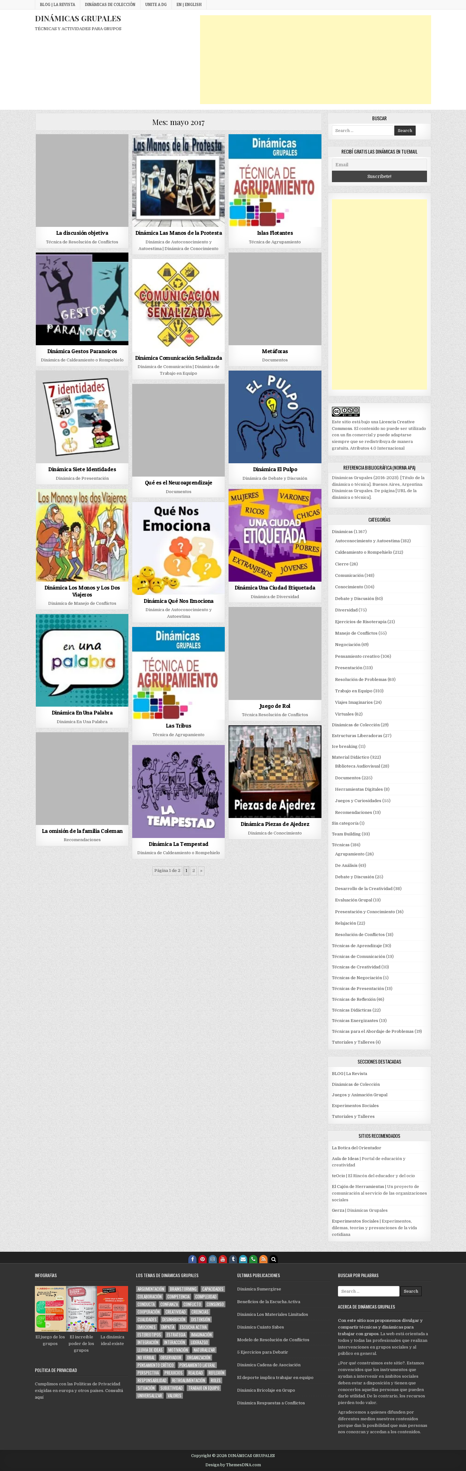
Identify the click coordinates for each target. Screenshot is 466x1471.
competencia (178, 1297)
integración (148, 1342)
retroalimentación (188, 1380)
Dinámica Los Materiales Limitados (272, 1314)
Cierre (342, 564)
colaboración (150, 1297)
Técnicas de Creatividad (356, 967)
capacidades (212, 1289)
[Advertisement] (315, 59)
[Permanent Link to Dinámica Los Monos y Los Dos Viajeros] (82, 535)
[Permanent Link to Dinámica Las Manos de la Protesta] (178, 180)
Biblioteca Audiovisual (357, 766)
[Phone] (253, 1259)
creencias (200, 1312)
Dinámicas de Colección (110, 4)
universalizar (150, 1396)
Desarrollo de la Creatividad (363, 888)
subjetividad (171, 1388)
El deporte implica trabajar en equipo (275, 1377)
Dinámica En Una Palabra (82, 712)
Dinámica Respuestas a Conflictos (271, 1403)
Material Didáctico (350, 757)
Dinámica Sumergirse (259, 1289)
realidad (195, 1373)
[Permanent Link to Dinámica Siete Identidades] (82, 417)
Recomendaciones (353, 812)
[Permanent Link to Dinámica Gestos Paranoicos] (82, 299)
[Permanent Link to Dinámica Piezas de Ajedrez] (275, 771)
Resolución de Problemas (361, 679)
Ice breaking (345, 746)
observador (170, 1358)
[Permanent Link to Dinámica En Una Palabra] (82, 660)
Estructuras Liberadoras (357, 735)
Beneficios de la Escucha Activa (268, 1301)
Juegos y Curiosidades (358, 800)
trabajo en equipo (203, 1388)
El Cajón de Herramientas (358, 1186)
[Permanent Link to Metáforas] (275, 299)
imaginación (201, 1335)
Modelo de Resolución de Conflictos (273, 1339)
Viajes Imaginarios (354, 702)
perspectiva (148, 1373)
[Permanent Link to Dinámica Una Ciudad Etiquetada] (275, 535)
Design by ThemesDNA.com (233, 1465)
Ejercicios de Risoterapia (360, 621)
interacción (174, 1342)
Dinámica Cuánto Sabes (260, 1327)
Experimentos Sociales (355, 1105)
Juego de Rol (275, 706)
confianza (169, 1304)
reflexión (216, 1373)
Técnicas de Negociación (357, 977)
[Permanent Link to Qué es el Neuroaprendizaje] (178, 430)
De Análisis (346, 865)
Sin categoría (345, 823)
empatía (167, 1327)
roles (216, 1380)
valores (174, 1396)
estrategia (176, 1335)
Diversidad (346, 610)
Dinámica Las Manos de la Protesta (178, 232)
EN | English (189, 4)
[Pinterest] (202, 1259)
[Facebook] (192, 1259)
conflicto (192, 1304)
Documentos (348, 777)
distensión (200, 1319)
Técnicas (341, 844)
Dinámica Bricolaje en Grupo (266, 1390)
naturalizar (204, 1350)
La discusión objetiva (82, 232)
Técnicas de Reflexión (354, 999)
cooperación (149, 1312)
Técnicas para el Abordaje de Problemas (373, 1031)
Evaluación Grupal (353, 900)
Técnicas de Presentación (358, 988)
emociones (147, 1327)
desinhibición (173, 1319)
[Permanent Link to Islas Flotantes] (275, 180)
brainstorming (183, 1289)
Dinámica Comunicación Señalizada (178, 357)
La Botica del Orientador (356, 1147)
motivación (178, 1350)
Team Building (346, 834)
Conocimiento (349, 586)
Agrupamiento (350, 854)
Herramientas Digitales (359, 789)
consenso (215, 1304)
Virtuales (344, 714)
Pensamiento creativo (357, 656)
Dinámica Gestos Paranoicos (82, 351)
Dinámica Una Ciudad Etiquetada (275, 587)
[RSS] (263, 1259)
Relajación (345, 923)
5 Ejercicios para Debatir (262, 1352)
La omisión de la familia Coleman (82, 831)
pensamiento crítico (156, 1365)
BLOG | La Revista (57, 4)
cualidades (147, 1319)
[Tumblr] (233, 1259)
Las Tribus (178, 725)
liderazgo (199, 1342)
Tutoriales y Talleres (353, 1042)
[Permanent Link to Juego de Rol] (275, 653)
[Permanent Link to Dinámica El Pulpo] (275, 417)
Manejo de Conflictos (356, 633)
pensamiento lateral (197, 1365)
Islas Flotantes (275, 232)
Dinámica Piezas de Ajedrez (275, 824)
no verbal (146, 1358)
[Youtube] (223, 1259)
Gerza (338, 1210)
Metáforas (275, 351)
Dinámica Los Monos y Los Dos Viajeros (82, 591)
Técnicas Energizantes (355, 1020)
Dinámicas (342, 531)
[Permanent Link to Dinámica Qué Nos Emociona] (178, 548)
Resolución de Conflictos (360, 934)
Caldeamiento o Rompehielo (363, 552)
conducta (146, 1304)
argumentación (151, 1289)
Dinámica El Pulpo (275, 469)
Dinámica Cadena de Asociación (269, 1364)
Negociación (347, 644)
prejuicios (174, 1373)
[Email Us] (243, 1259)
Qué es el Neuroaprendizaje (178, 482)
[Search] (273, 1259)
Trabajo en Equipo (353, 691)
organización (198, 1358)
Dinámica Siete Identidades (82, 469)
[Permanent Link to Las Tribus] (178, 673)
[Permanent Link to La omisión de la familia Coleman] (82, 778)
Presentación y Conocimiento (365, 911)
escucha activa (193, 1327)
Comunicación (349, 575)
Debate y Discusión (354, 598)
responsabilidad (152, 1380)
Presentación (348, 667)
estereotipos (149, 1335)
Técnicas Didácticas (352, 1010)
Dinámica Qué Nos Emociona (179, 600)
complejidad (206, 1297)
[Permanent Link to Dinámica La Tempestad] (178, 791)
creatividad (175, 1312)
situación (146, 1388)
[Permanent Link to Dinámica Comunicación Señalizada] (178, 305)
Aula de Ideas (345, 1158)
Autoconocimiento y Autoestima (367, 540)
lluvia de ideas (150, 1350)
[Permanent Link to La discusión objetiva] (82, 180)
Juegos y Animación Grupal (359, 1094)
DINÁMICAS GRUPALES (78, 18)
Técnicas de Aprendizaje (357, 945)
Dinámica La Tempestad (179, 844)
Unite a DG (156, 4)
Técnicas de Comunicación (358, 956)
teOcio (338, 1175)
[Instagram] (213, 1259)
